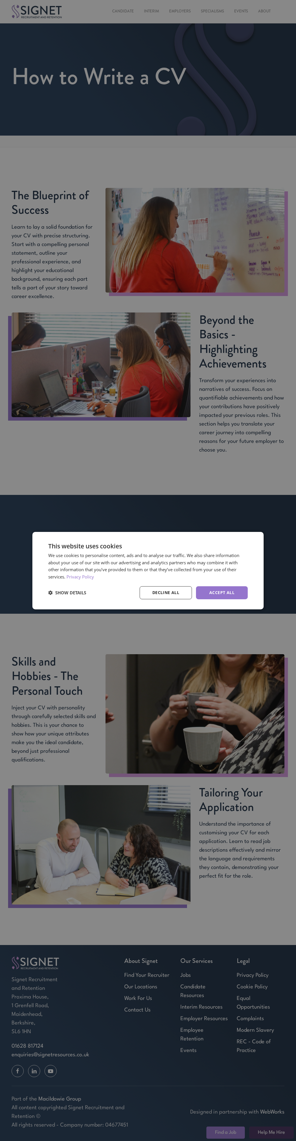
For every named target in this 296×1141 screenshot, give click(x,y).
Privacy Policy (80, 577)
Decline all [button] (165, 592)
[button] (67, 592)
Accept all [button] (221, 592)
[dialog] (148, 570)
